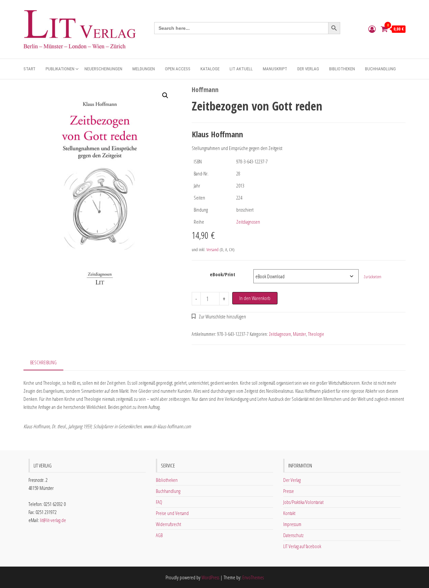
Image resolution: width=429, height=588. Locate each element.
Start (29, 68)
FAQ (159, 502)
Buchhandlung (380, 68)
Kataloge (210, 68)
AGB (159, 535)
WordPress (210, 577)
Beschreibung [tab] (43, 362)
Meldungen (143, 68)
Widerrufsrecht (168, 524)
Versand (212, 249)
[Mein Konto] (372, 29)
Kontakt (289, 513)
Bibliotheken (342, 68)
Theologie (316, 334)
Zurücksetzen (372, 277)
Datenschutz (293, 535)
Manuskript (275, 68)
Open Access (177, 68)
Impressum (292, 524)
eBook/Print (222, 274)
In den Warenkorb (254, 298)
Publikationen (60, 68)
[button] (165, 95)
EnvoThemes (253, 577)
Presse (288, 491)
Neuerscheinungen (103, 68)
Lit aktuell (241, 68)
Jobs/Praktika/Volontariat (303, 502)
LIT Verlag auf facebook (302, 546)
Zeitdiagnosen (248, 221)
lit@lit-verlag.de (53, 520)
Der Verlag (308, 68)
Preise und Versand (172, 513)
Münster (299, 334)
